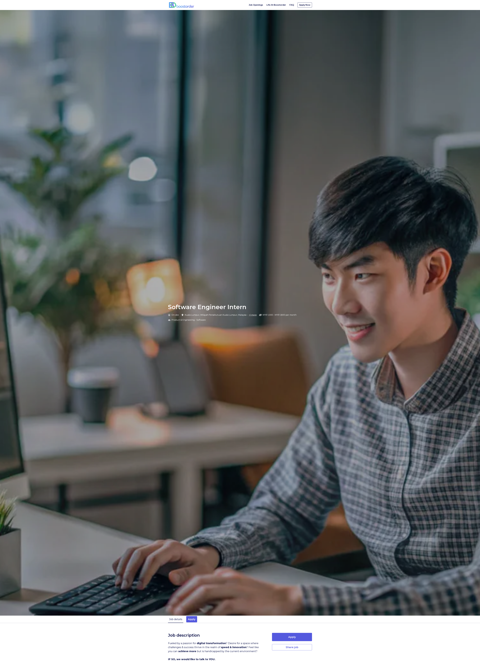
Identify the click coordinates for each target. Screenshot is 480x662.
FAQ (292, 5)
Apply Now (304, 5)
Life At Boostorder (276, 5)
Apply (292, 636)
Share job (292, 647)
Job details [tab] (175, 619)
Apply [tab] (192, 619)
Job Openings (256, 5)
